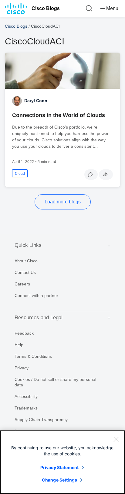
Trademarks (26, 408)
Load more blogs (63, 201)
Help (19, 344)
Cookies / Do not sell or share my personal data (55, 382)
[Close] (116, 439)
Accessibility (26, 396)
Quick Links (28, 245)
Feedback (24, 333)
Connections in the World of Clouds (58, 115)
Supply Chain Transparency (41, 419)
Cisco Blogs (46, 8)
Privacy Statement (59, 467)
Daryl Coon (35, 100)
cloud (20, 173)
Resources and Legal (38, 317)
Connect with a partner (36, 295)
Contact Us (25, 272)
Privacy (22, 367)
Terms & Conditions (33, 356)
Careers (22, 284)
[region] (62, 462)
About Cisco (26, 260)
